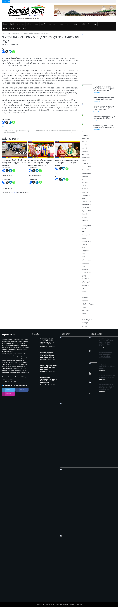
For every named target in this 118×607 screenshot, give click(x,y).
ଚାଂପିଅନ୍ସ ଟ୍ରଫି (86, 260)
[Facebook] (3, 51)
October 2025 (85, 170)
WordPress (79, 604)
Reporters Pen (14, 44)
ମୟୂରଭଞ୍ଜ (85, 301)
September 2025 (86, 173)
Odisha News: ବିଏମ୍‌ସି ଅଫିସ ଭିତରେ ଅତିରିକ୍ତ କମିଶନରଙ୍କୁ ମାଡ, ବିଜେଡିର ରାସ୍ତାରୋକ (14, 162)
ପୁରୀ (83, 288)
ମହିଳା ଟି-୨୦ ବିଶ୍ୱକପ (88, 304)
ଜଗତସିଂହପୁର (85, 263)
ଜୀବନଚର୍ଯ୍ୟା (20, 24)
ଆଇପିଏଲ (85, 244)
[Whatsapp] (13, 51)
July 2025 (84, 179)
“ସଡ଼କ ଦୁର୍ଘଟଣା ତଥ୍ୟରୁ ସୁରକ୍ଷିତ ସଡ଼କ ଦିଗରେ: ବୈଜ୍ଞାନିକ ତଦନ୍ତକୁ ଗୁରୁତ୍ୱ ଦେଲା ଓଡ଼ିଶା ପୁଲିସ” (47, 341)
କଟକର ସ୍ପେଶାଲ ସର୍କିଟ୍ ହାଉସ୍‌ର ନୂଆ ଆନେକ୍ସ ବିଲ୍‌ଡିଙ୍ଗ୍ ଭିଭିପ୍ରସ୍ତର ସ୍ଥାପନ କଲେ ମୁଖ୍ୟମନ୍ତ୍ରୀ (40, 162)
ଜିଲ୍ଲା (94, 24)
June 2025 (85, 182)
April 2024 (85, 220)
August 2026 (85, 138)
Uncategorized (86, 235)
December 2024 (86, 201)
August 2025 (85, 176)
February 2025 (86, 195)
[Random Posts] (111, 1)
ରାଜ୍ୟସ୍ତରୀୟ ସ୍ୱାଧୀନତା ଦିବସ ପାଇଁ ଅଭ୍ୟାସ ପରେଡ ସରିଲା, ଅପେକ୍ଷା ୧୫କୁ (104, 126)
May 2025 (85, 186)
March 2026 (85, 154)
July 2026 (84, 142)
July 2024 (84, 217)
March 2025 (85, 192)
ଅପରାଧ (60, 24)
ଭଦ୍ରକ (84, 294)
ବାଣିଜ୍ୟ (29, 24)
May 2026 (85, 148)
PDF (24, 28)
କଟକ (83, 247)
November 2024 (86, 204)
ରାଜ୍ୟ (36, 24)
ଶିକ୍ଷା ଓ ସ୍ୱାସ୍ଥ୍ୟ (8, 28)
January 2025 (85, 198)
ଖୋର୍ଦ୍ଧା (84, 257)
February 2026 (86, 157)
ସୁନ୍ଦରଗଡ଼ (85, 326)
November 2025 (86, 167)
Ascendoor (66, 604)
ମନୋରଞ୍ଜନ (75, 24)
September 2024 (86, 211)
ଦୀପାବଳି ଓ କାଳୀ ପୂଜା (87, 272)
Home (5, 24)
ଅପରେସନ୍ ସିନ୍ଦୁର (86, 241)
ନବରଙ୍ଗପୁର (85, 285)
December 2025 (86, 163)
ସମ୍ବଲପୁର (85, 323)
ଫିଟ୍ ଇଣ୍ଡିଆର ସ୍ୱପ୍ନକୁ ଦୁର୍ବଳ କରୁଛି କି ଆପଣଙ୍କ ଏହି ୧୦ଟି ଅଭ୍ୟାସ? (104, 117)
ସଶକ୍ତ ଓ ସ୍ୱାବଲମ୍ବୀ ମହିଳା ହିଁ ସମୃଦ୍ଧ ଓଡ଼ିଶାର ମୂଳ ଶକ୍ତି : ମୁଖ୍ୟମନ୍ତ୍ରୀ (103, 98)
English (12, 24)
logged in (14, 192)
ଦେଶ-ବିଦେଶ (51, 24)
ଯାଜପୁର (84, 307)
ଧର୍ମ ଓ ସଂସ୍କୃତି (85, 24)
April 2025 (85, 189)
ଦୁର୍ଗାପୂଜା (84, 276)
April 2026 (85, 151)
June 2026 (85, 145)
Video (18, 28)
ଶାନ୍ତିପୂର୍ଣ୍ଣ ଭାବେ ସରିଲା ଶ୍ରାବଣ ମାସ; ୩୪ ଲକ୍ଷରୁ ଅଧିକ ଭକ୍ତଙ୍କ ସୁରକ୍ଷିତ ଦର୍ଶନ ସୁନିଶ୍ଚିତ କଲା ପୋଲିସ (103, 88)
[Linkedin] (10, 51)
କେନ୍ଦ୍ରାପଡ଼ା (85, 250)
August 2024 (85, 214)
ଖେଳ (67, 24)
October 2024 (85, 208)
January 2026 (85, 160)
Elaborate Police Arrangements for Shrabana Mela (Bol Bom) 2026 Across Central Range (103, 108)
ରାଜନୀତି (43, 24)
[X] (6, 51)
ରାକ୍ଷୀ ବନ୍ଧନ (85, 310)
